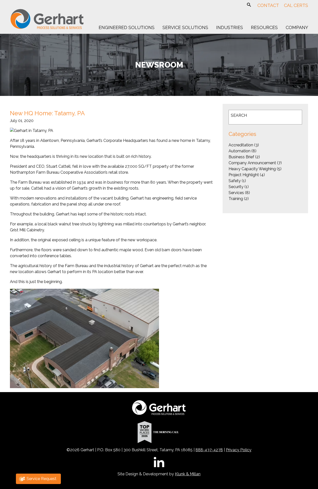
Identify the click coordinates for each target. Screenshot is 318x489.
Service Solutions (185, 27)
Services (236, 192)
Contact (268, 5)
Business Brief (241, 157)
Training (236, 198)
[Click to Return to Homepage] (47, 28)
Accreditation (241, 145)
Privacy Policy (238, 450)
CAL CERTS (296, 5)
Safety (235, 180)
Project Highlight (244, 174)
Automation (239, 151)
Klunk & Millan (187, 474)
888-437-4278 (209, 450)
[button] (248, 5)
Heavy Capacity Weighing (252, 168)
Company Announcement (252, 163)
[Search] (292, 117)
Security (236, 186)
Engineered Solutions (127, 27)
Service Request (41, 478)
